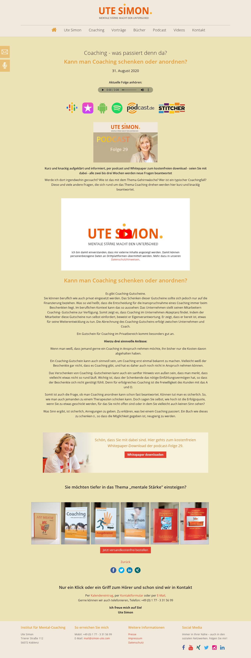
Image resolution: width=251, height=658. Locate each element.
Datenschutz (136, 642)
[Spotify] (117, 109)
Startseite (51, 30)
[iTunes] (72, 108)
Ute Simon (72, 30)
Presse (132, 634)
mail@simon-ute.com (97, 638)
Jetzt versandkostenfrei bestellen (125, 550)
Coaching (96, 30)
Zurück (125, 562)
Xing (138, 570)
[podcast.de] (140, 109)
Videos (179, 30)
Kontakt (198, 30)
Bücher (139, 30)
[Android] (102, 109)
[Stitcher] (172, 109)
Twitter (121, 570)
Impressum (135, 638)
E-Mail (161, 595)
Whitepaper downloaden (145, 455)
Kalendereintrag (102, 595)
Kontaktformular (131, 595)
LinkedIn (129, 570)
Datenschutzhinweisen (125, 259)
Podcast (159, 30)
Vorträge (119, 30)
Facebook (113, 570)
